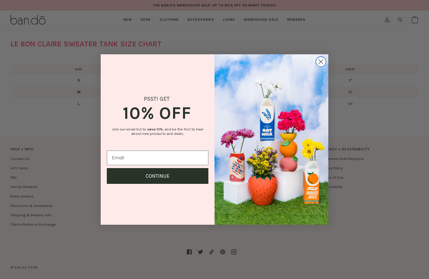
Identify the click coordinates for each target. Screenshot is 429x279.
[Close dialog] (321, 62)
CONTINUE (158, 176)
